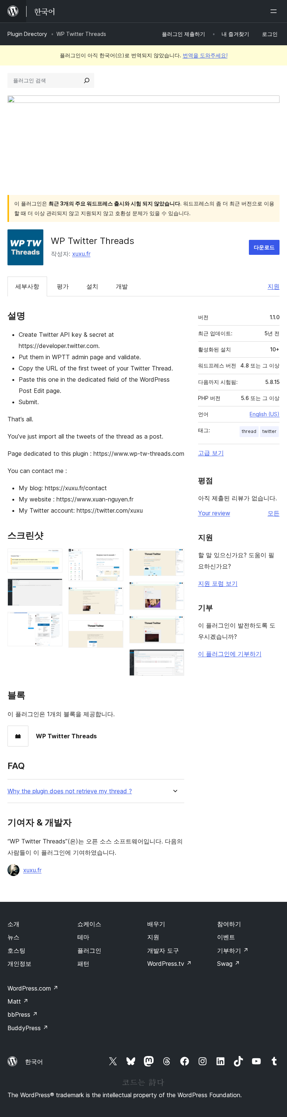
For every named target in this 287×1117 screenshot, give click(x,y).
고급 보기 (211, 453)
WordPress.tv (169, 963)
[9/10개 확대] (174, 626)
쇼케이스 (89, 924)
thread (249, 431)
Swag (228, 963)
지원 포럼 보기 (218, 583)
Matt (17, 1001)
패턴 (83, 963)
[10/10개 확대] (174, 659)
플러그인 (89, 950)
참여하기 (229, 924)
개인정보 (19, 963)
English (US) (265, 414)
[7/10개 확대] (174, 558)
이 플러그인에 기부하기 (230, 653)
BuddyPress (27, 1028)
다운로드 (264, 247)
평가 (63, 286)
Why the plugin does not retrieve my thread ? (69, 791)
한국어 (34, 1061)
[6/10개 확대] (113, 630)
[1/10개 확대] (52, 558)
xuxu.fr (81, 253)
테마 (83, 937)
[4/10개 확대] (113, 558)
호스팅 (16, 950)
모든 (274, 513)
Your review (214, 513)
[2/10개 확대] (52, 588)
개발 (122, 286)
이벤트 (226, 937)
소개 (13, 924)
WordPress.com (32, 988)
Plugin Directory (27, 34)
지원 (274, 286)
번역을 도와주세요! (205, 55)
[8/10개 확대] (174, 592)
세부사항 (27, 286)
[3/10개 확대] (52, 622)
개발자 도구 (163, 950)
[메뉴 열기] (275, 11)
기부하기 (233, 950)
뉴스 (13, 937)
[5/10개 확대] (113, 597)
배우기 (156, 924)
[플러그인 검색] (86, 80)
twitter (269, 431)
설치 (92, 286)
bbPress (22, 1014)
